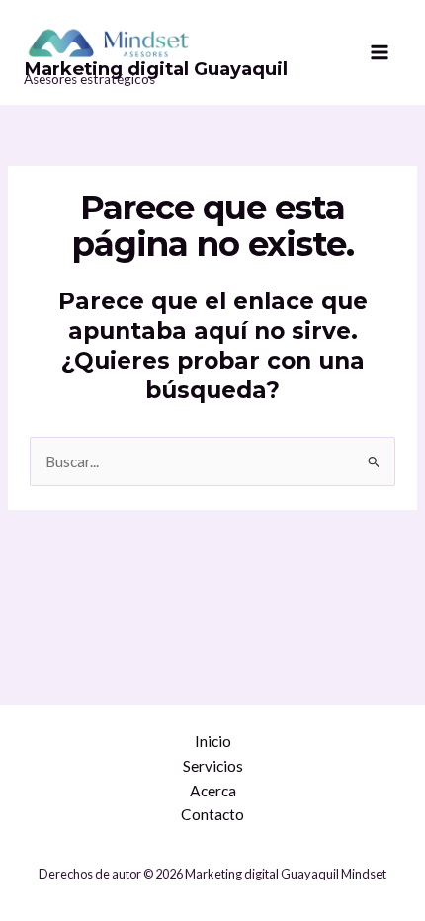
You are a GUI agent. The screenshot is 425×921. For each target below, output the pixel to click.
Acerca (213, 790)
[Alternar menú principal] (380, 53)
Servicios (213, 766)
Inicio (213, 741)
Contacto (212, 814)
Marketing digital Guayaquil (156, 68)
